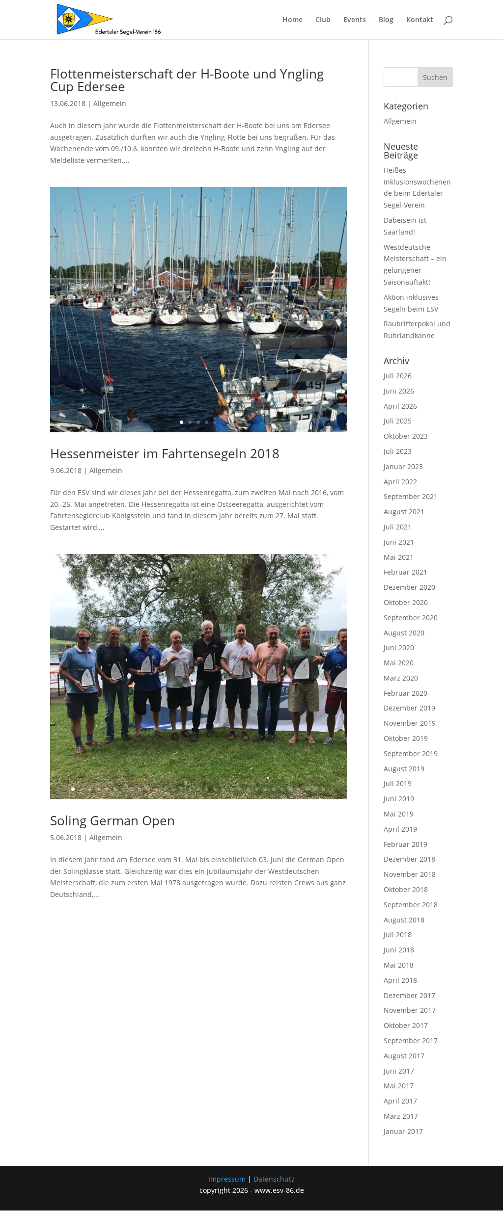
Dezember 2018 (409, 859)
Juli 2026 (398, 375)
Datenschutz (274, 1179)
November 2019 (410, 723)
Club (323, 20)
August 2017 (404, 1055)
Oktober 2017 (406, 1025)
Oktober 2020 (406, 602)
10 (148, 789)
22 (248, 789)
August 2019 (404, 768)
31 (323, 789)
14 (181, 789)
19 (223, 789)
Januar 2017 (403, 1131)
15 (190, 789)
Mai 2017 (399, 1085)
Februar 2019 (405, 844)
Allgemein (109, 103)
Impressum (227, 1179)
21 (240, 789)
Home (292, 20)
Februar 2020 (405, 693)
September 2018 (411, 904)
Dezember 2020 (409, 587)
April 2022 (400, 481)
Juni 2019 (399, 798)
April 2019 (400, 829)
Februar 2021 (405, 572)
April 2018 (400, 980)
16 (198, 789)
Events (354, 20)
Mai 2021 (399, 557)
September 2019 (411, 753)
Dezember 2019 (409, 707)
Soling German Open (112, 820)
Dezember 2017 (409, 995)
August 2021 (404, 511)
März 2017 (401, 1116)
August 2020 (404, 632)
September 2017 (411, 1040)
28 (298, 789)
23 (256, 789)
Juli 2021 (398, 526)
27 (290, 789)
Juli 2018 (398, 934)
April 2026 (400, 406)
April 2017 (400, 1101)
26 (281, 789)
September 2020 (411, 617)
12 (165, 789)
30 (315, 789)
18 (215, 789)
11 (156, 789)
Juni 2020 (399, 647)
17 (206, 789)
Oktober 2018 (406, 889)
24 (265, 789)
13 (173, 789)
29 (306, 789)
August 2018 (404, 919)
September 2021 (411, 496)
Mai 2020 (399, 662)
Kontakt (419, 20)
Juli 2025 (398, 420)
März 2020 (401, 678)
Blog (386, 20)
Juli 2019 (398, 783)
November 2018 (410, 874)
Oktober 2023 (406, 436)
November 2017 (410, 1010)
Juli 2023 (398, 451)
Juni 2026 (399, 390)
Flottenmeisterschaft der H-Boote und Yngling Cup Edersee (187, 80)
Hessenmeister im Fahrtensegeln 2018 (164, 453)
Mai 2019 (399, 813)
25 (273, 789)
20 (231, 789)
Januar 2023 (403, 466)
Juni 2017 (399, 1071)
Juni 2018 (399, 949)
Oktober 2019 (406, 738)
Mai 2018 (399, 965)
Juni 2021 (399, 542)
